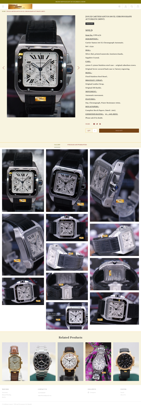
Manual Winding (6, 395)
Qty (89, 130)
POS (15, 404)
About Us (123, 395)
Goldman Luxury (8, 404)
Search (122, 392)
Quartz (4, 397)
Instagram (93, 392)
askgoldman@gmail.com (44, 395)
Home (4, 11)
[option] (41, 66)
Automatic (5, 392)
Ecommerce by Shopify (25, 404)
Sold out (119, 130)
